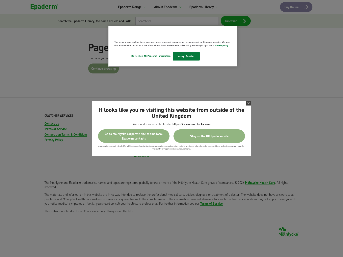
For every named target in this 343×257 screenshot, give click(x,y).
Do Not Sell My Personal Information (151, 56)
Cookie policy (221, 45)
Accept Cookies (186, 56)
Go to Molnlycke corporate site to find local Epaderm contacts (134, 136)
